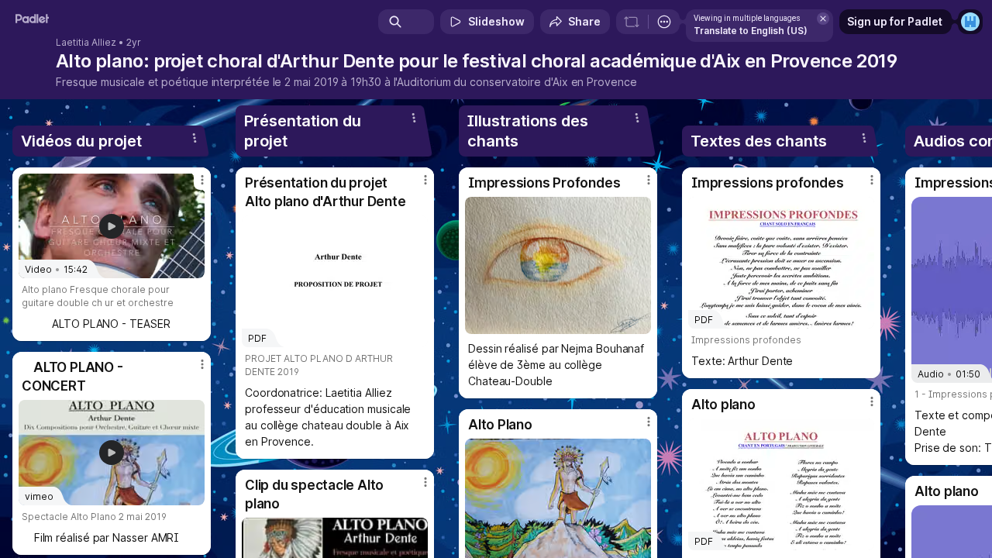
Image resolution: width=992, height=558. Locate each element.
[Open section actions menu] (194, 138)
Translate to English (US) (751, 30)
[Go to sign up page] (970, 21)
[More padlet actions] (664, 21)
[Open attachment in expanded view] (558, 265)
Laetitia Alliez (86, 42)
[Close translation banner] (823, 18)
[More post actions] (202, 180)
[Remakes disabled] (631, 21)
